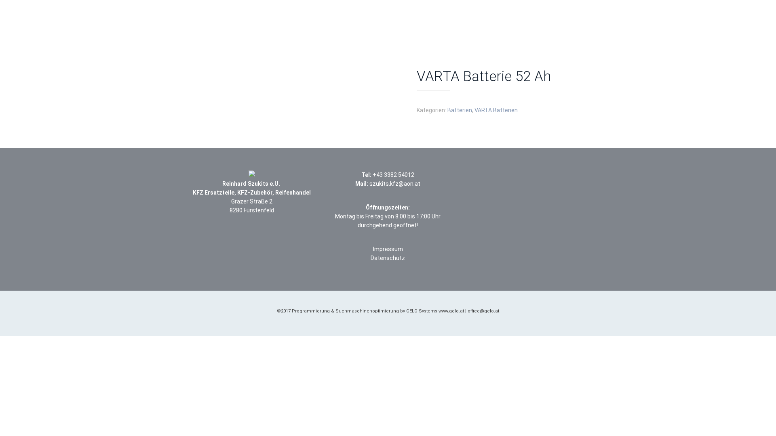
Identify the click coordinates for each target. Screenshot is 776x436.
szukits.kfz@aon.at (394, 183)
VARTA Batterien (496, 110)
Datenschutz (388, 258)
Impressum (388, 249)
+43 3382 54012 (393, 175)
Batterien (459, 110)
